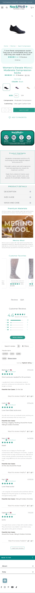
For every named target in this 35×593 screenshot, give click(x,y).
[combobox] (6, 7)
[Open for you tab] (5, 580)
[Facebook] (1, 587)
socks (4, 358)
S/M (22, 95)
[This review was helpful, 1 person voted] (28, 541)
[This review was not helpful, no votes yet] (31, 396)
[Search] (6, 7)
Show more (12, 358)
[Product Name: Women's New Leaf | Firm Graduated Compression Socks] (17, 273)
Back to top (6, 557)
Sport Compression (24, 46)
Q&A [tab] (22, 300)
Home (6, 46)
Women (13, 46)
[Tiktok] (16, 587)
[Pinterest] (8, 587)
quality (18, 354)
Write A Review (18, 337)
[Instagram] (5, 587)
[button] (17, 117)
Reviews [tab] (14, 300)
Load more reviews (17, 548)
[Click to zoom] (32, 16)
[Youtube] (12, 587)
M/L (16, 95)
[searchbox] (9, 346)
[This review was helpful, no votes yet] (27, 396)
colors (12, 354)
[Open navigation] (2, 7)
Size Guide (17, 79)
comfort (5, 354)
